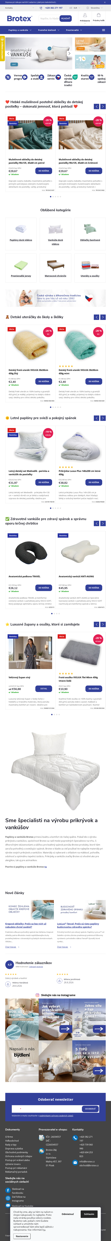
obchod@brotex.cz (89, 1165)
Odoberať (90, 1109)
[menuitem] (20, 30)
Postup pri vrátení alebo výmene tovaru (17, 1162)
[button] (8, 53)
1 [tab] (50, 196)
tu (44, 1229)
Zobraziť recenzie (36, 966)
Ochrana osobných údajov (18, 1156)
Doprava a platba (14, 1148)
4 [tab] (58, 196)
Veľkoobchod (12, 1140)
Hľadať (65, 18)
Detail (43, 688)
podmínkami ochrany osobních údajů (56, 1115)
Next (103, 106)
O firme (9, 1136)
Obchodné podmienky (16, 1152)
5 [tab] (60, 196)
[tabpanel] (30, 153)
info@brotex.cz (87, 1161)
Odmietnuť (68, 1214)
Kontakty (9, 8)
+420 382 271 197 (86, 1138)
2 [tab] (53, 196)
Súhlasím (89, 1214)
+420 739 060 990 (86, 1146)
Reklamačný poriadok (16, 1171)
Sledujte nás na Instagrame (58, 995)
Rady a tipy (10, 1144)
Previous (96, 106)
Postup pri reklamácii (16, 1168)
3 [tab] (55, 196)
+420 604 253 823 (86, 1154)
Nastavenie (22, 1236)
